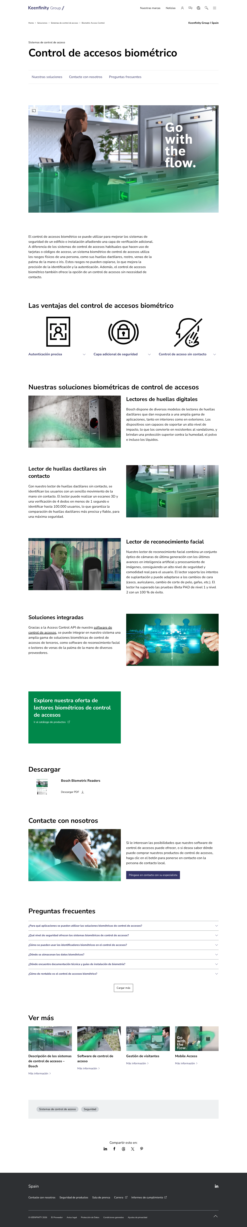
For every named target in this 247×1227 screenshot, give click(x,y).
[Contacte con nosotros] (190, 8)
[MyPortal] (182, 8)
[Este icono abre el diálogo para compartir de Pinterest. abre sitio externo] (142, 1149)
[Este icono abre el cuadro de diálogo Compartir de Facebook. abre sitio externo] (114, 1149)
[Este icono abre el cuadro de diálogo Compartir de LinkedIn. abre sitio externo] (105, 1149)
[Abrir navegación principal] (215, 8)
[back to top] (216, 1216)
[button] (58, 338)
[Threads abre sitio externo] (123, 1149)
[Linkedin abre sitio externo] (217, 1186)
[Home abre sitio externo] (46, 8)
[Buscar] (206, 8)
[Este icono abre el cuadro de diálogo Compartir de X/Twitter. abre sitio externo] (133, 1149)
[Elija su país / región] (198, 8)
